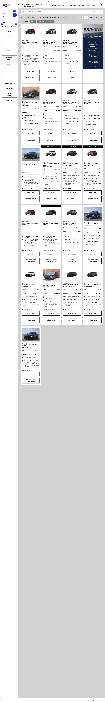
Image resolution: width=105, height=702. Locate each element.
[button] (102, 5)
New (2, 10)
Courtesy (3, 13)
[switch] (9, 11)
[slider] (2, 24)
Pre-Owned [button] (72, 5)
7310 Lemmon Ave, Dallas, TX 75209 (78, 1)
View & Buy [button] (31, 71)
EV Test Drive (56, 5)
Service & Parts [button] (83, 5)
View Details (27, 68)
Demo (2, 16)
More (94, 5)
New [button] (65, 5)
